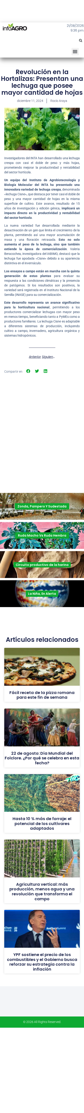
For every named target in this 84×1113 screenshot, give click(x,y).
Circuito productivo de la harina (42, 565)
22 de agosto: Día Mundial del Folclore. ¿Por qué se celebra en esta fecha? (42, 758)
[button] (81, 40)
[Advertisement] (42, 420)
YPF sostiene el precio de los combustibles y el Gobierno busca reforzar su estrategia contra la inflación (42, 962)
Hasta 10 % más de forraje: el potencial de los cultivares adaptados (42, 823)
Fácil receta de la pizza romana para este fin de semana (42, 695)
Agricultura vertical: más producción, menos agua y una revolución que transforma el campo (42, 891)
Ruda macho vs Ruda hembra (42, 535)
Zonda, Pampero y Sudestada (42, 506)
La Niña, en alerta (42, 593)
